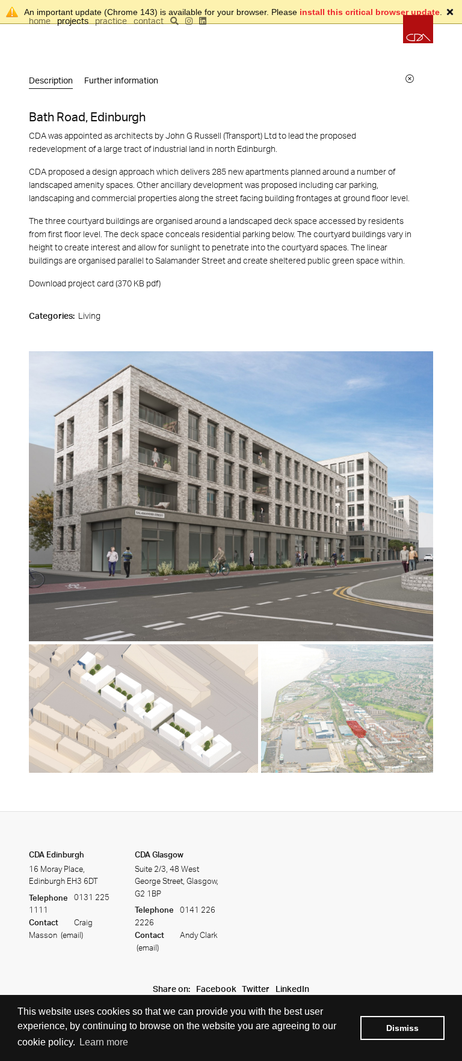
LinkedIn (292, 989)
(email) (71, 935)
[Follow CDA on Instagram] (188, 21)
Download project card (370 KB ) (95, 283)
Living (89, 315)
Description (51, 80)
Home (40, 21)
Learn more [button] (103, 1042)
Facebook (216, 989)
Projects (72, 21)
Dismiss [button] (402, 1028)
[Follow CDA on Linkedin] (202, 21)
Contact (149, 21)
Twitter (256, 989)
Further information (121, 80)
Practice (111, 21)
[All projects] (409, 78)
